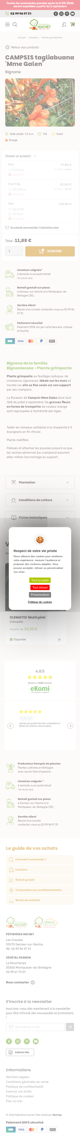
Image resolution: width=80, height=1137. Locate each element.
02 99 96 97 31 (20, 13)
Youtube (72, 13)
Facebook (56, 13)
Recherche (15, 24)
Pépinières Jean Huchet (40, 24)
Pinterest (67, 13)
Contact (40, 821)
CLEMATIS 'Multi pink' (35, 603)
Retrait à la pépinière (40, 292)
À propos (40, 768)
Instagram (61, 13)
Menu (7, 24)
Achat (40, 327)
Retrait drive (40, 803)
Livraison (40, 274)
